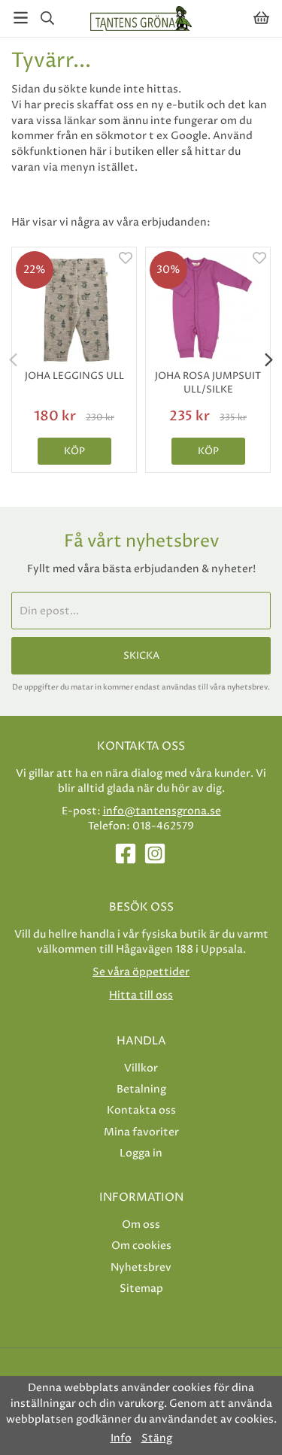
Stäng (156, 1438)
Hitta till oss (141, 995)
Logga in (141, 1153)
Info (121, 1438)
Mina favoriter (141, 1132)
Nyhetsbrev (141, 1267)
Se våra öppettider (141, 972)
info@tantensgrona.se (162, 811)
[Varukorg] (261, 18)
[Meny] (21, 18)
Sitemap (141, 1288)
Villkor (141, 1068)
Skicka (141, 655)
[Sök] (47, 18)
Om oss (141, 1224)
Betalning (141, 1089)
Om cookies (141, 1245)
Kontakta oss (141, 1110)
